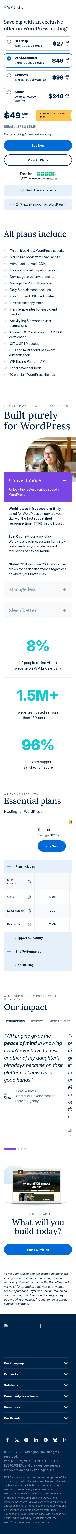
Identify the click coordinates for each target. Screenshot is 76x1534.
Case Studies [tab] (59, 1021)
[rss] (65, 1440)
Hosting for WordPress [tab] (23, 811)
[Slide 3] (22, 1149)
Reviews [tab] (37, 1021)
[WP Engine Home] (19, 7)
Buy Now (38, 145)
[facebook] (7, 1440)
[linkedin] (36, 1440)
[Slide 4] (25, 1149)
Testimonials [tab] (14, 1021)
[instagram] (26, 1440)
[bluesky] (55, 1440)
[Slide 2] (18, 1149)
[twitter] (17, 1440)
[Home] (36, 1334)
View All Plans (38, 160)
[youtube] (45, 1440)
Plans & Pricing (38, 1249)
